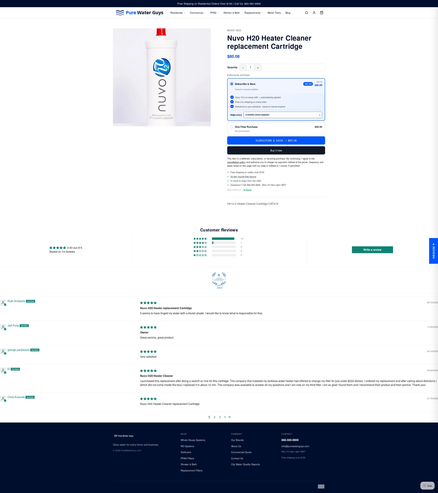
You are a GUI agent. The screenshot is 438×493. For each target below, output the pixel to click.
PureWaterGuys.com (131, 450)
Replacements (252, 12)
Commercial (196, 12)
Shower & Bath (189, 464)
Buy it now (276, 150)
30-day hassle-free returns (243, 176)
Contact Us (237, 458)
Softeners (186, 452)
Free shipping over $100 (293, 457)
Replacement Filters (191, 470)
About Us (236, 446)
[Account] (314, 12)
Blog (288, 12)
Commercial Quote (241, 452)
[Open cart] (321, 12)
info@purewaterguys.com (295, 446)
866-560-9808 (290, 440)
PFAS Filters (187, 458)
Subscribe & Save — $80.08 (276, 140)
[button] (276, 85)
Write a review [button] (372, 250)
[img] (148, 303)
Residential (176, 12)
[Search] (306, 12)
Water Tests (274, 12)
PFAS (213, 12)
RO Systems (187, 446)
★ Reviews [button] (433, 251)
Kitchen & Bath (232, 12)
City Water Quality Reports (245, 464)
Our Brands (237, 440)
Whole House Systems (193, 440)
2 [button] (214, 417)
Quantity (232, 67)
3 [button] (220, 417)
